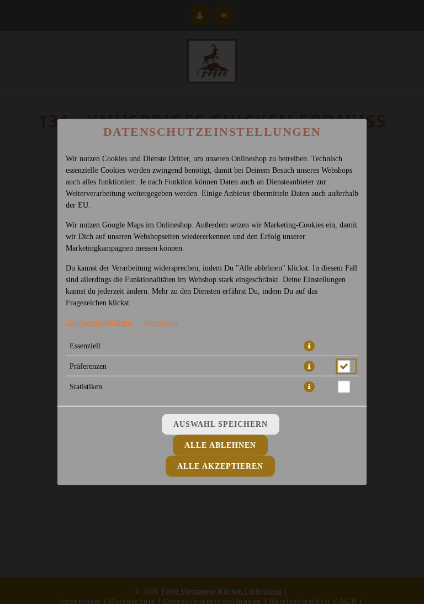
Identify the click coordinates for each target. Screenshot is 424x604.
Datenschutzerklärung (99, 323)
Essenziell (85, 346)
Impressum (161, 323)
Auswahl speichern (220, 424)
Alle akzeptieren (220, 466)
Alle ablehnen (220, 445)
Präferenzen (88, 366)
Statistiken (86, 387)
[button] (309, 346)
